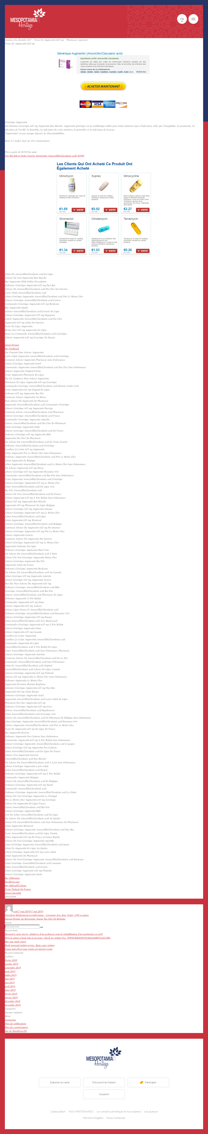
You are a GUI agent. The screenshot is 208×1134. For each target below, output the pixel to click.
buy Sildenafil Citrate (15, 885)
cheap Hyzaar (12, 345)
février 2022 (11, 960)
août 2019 (10, 971)
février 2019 (11, 994)
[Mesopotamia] (28, 19)
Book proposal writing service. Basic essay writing (29, 945)
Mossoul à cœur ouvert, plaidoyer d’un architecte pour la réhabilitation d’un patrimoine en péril (54, 934)
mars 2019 (10, 990)
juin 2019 (10, 979)
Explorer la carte (60, 1082)
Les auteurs (151, 1111)
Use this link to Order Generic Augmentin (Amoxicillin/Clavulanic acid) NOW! (44, 156)
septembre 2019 (13, 968)
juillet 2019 (11, 975)
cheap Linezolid (13, 893)
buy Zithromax (12, 878)
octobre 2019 (11, 964)
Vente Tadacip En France (18, 889)
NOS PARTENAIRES (81, 1111)
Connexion (10, 1020)
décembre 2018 (12, 1001)
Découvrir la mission (104, 1082)
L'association (57, 1111)
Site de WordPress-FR (16, 1031)
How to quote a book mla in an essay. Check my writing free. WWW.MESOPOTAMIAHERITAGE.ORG (57, 938)
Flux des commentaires (16, 1027)
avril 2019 (10, 986)
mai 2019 (10, 983)
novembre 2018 (13, 1005)
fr (182, 19)
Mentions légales (93, 1117)
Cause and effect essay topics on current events (28, 949)
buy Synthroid (12, 349)
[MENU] (193, 19)
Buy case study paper (15, 942)
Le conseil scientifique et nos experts (119, 1111)
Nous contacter (115, 1117)
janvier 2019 (11, 997)
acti (15, 911)
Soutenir (104, 1094)
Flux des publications (15, 1024)
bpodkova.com (12, 882)
